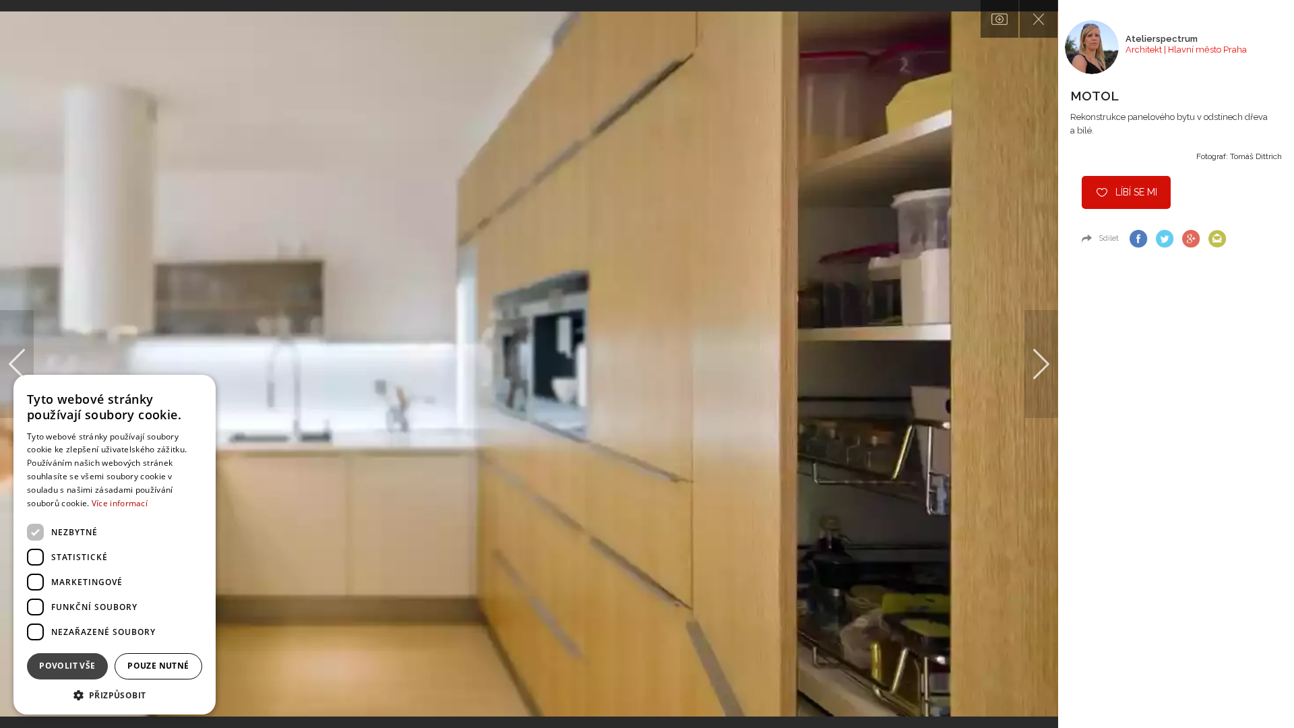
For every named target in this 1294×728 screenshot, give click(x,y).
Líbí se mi (1136, 192)
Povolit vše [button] (67, 665)
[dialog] (114, 545)
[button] (114, 694)
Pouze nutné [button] (158, 665)
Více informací (120, 503)
